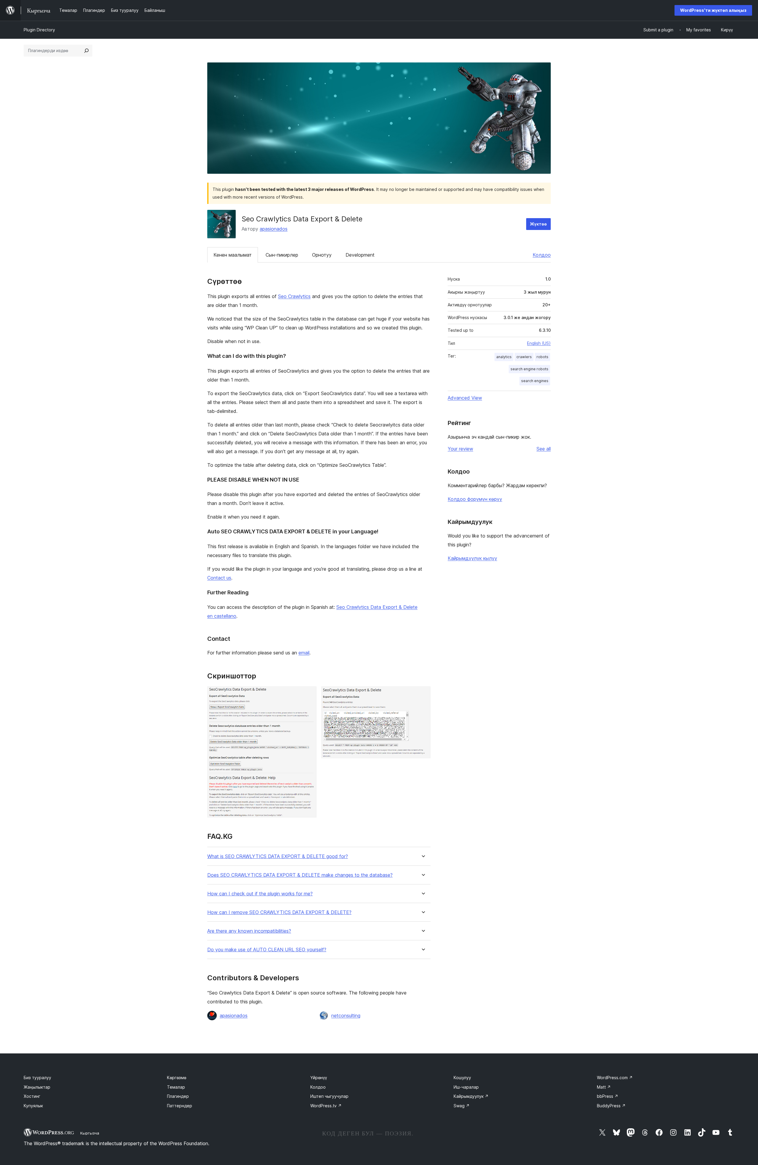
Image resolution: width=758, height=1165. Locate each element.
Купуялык (33, 1105)
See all (544, 449)
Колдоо (542, 255)
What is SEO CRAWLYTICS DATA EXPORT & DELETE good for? (277, 856)
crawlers (524, 357)
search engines (534, 381)
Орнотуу (322, 255)
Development (360, 255)
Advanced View (465, 398)
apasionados (274, 229)
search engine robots (529, 369)
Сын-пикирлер (282, 255)
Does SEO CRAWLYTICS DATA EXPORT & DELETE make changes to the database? (300, 875)
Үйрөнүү (318, 1077)
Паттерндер (179, 1105)
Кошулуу (462, 1077)
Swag (462, 1105)
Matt (604, 1087)
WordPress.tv (326, 1105)
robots (542, 357)
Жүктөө (538, 223)
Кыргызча (89, 1133)
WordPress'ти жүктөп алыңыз (713, 10)
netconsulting (345, 1015)
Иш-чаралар (466, 1087)
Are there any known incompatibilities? (249, 931)
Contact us (219, 578)
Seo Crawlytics (294, 296)
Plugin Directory (39, 29)
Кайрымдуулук (471, 1096)
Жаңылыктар (37, 1087)
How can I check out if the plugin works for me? (260, 894)
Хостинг (32, 1096)
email (303, 653)
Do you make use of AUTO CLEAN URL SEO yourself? (266, 949)
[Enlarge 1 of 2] (308, 694)
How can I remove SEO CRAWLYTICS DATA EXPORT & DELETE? (279, 912)
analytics (504, 357)
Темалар (176, 1087)
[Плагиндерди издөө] (86, 51)
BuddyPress (611, 1105)
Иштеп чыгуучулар (329, 1096)
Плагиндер (178, 1096)
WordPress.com (615, 1077)
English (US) (539, 343)
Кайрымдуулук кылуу (472, 558)
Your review (460, 449)
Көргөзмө (176, 1077)
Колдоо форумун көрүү (475, 499)
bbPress (607, 1096)
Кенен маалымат (232, 255)
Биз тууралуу (37, 1077)
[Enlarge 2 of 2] (422, 694)
